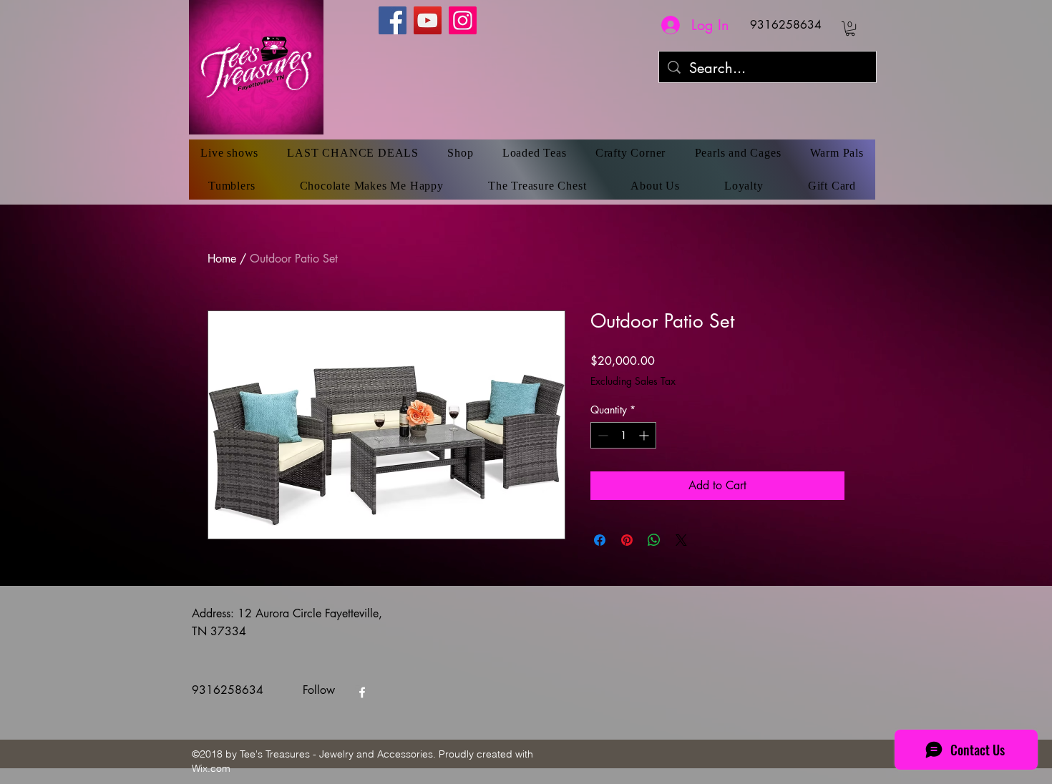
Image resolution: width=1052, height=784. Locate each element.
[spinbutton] (623, 435)
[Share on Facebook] (599, 540)
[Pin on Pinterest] (626, 540)
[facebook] (362, 692)
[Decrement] (601, 435)
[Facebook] (392, 20)
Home (222, 258)
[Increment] (645, 435)
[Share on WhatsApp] (654, 540)
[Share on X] (681, 540)
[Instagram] (463, 20)
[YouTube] (428, 20)
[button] (850, 28)
